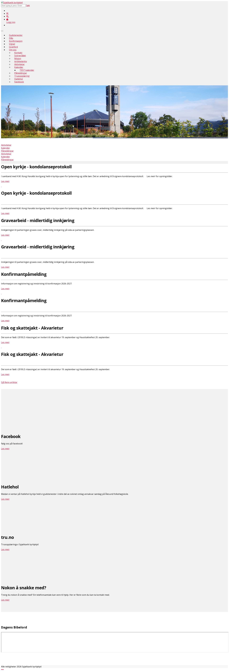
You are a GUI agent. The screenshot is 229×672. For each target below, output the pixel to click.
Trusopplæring (22, 76)
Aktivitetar (19, 64)
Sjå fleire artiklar (9, 382)
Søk (28, 5)
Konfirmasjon (15, 41)
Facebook (19, 81)
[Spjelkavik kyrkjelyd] (12, 2)
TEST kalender (27, 70)
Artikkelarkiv (20, 61)
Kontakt (18, 52)
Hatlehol (18, 78)
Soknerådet (20, 55)
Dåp (11, 38)
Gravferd (13, 46)
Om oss (12, 49)
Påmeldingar (20, 73)
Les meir (5, 181)
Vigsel (12, 43)
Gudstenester (16, 35)
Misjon (17, 58)
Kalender (18, 67)
